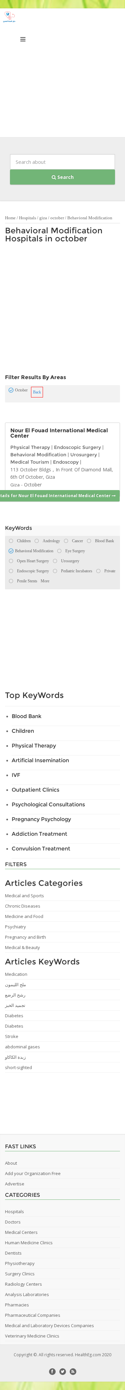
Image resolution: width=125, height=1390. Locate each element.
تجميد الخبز (15, 1005)
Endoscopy (66, 462)
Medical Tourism (29, 462)
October (33, 484)
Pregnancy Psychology (41, 819)
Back (37, 392)
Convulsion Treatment (41, 848)
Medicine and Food (24, 916)
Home (10, 217)
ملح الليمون (15, 984)
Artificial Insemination (40, 760)
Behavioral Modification (89, 217)
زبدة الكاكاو (15, 1057)
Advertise (14, 1184)
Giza (15, 485)
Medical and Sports (24, 896)
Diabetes (14, 1016)
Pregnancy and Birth (25, 937)
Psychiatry (15, 927)
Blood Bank (26, 716)
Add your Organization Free (33, 1173)
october (57, 217)
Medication (16, 974)
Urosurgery (83, 455)
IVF (16, 775)
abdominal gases (22, 1047)
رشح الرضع (15, 995)
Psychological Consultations (48, 804)
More (45, 581)
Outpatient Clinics (35, 790)
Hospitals (27, 217)
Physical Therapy (30, 447)
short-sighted (18, 1067)
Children (23, 731)
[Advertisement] (62, 74)
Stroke (11, 1036)
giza (43, 217)
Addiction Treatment (39, 834)
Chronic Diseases (22, 906)
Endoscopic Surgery (77, 447)
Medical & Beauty (22, 947)
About (11, 1163)
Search (65, 177)
